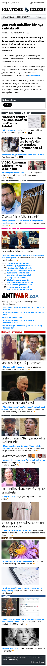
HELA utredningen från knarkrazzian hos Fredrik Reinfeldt (14, 121)
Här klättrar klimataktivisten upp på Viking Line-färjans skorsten (23, 490)
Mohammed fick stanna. (13, 367)
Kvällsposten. (34, 75)
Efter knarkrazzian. (11, 130)
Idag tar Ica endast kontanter (19, 289)
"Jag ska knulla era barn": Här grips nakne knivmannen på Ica (31, 144)
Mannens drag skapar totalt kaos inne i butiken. (24, 155)
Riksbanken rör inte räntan (18, 280)
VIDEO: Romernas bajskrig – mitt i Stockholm (14, 165)
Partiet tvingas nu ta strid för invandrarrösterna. (24, 460)
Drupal (41, 662)
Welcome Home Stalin (12, 317)
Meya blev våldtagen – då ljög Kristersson (21, 362)
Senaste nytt (23, 17)
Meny (38, 17)
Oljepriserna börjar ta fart (18, 273)
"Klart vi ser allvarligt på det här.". (18, 530)
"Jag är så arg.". (10, 496)
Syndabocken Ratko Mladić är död (18, 402)
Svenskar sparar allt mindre (18, 287)
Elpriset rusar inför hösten (18, 263)
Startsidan (8, 17)
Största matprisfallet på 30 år (19, 268)
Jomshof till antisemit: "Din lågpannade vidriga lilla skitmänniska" (23, 440)
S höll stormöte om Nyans (14, 456)
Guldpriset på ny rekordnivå (19, 275)
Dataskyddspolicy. (10, 659)
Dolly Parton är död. (12, 648)
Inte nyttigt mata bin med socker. (18, 561)
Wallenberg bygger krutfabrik (19, 265)
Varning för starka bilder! (14, 172)
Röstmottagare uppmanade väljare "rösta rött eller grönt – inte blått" (23, 524)
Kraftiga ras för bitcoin (16, 277)
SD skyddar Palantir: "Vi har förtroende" (20, 216)
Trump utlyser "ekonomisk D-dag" (18, 251)
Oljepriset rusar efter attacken (20, 282)
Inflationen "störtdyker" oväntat (21, 270)
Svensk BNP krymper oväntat (19, 284)
